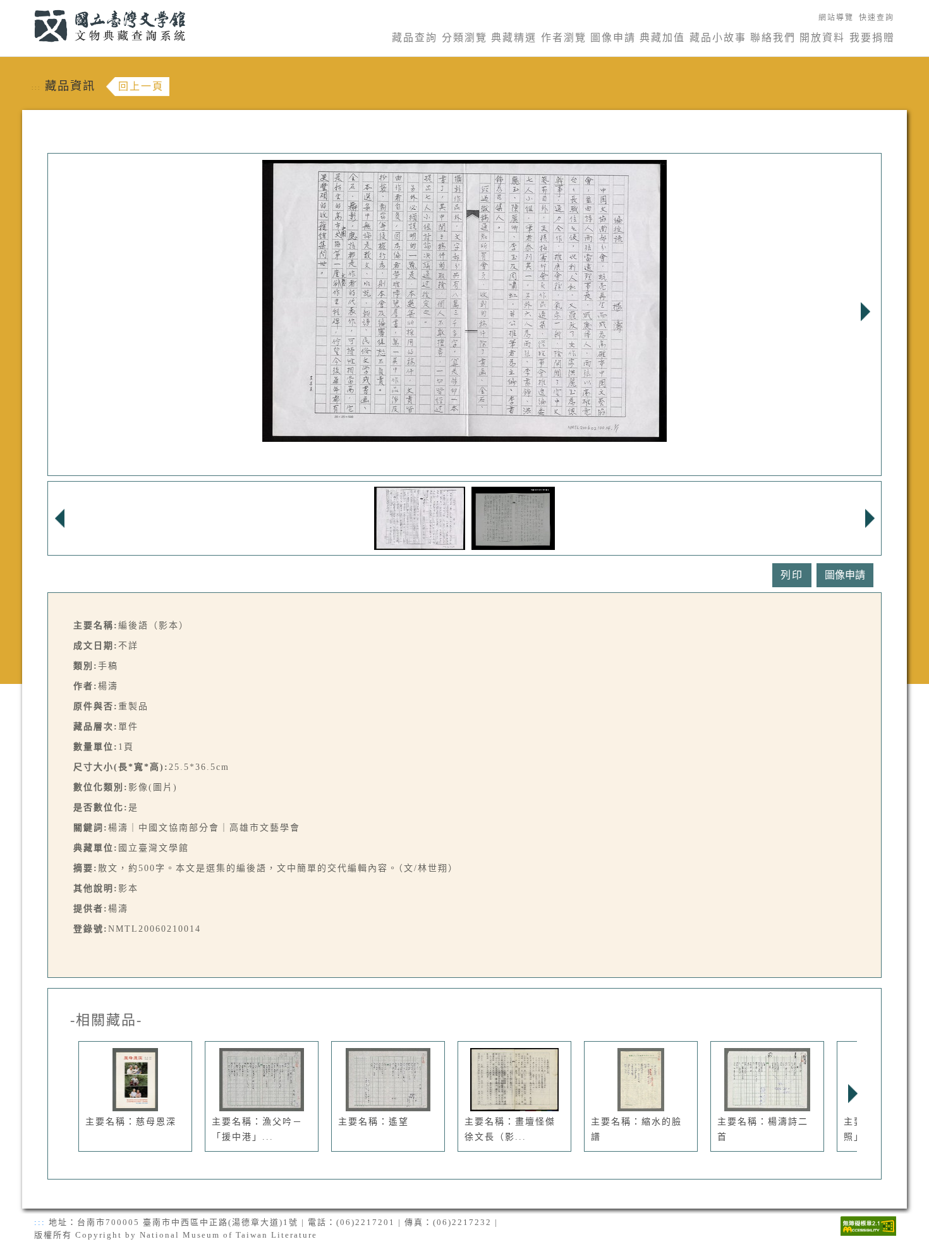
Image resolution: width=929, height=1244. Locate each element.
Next (865, 311)
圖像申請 (613, 37)
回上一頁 (141, 86)
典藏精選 (514, 37)
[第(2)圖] (513, 517)
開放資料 (822, 37)
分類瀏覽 (464, 37)
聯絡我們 (773, 37)
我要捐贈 (872, 37)
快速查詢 (876, 17)
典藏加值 (662, 37)
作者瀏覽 (563, 37)
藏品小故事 (717, 37)
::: (27, 7)
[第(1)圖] (419, 517)
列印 (791, 575)
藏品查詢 (414, 37)
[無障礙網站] (868, 1224)
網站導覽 (836, 17)
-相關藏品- (106, 1020)
